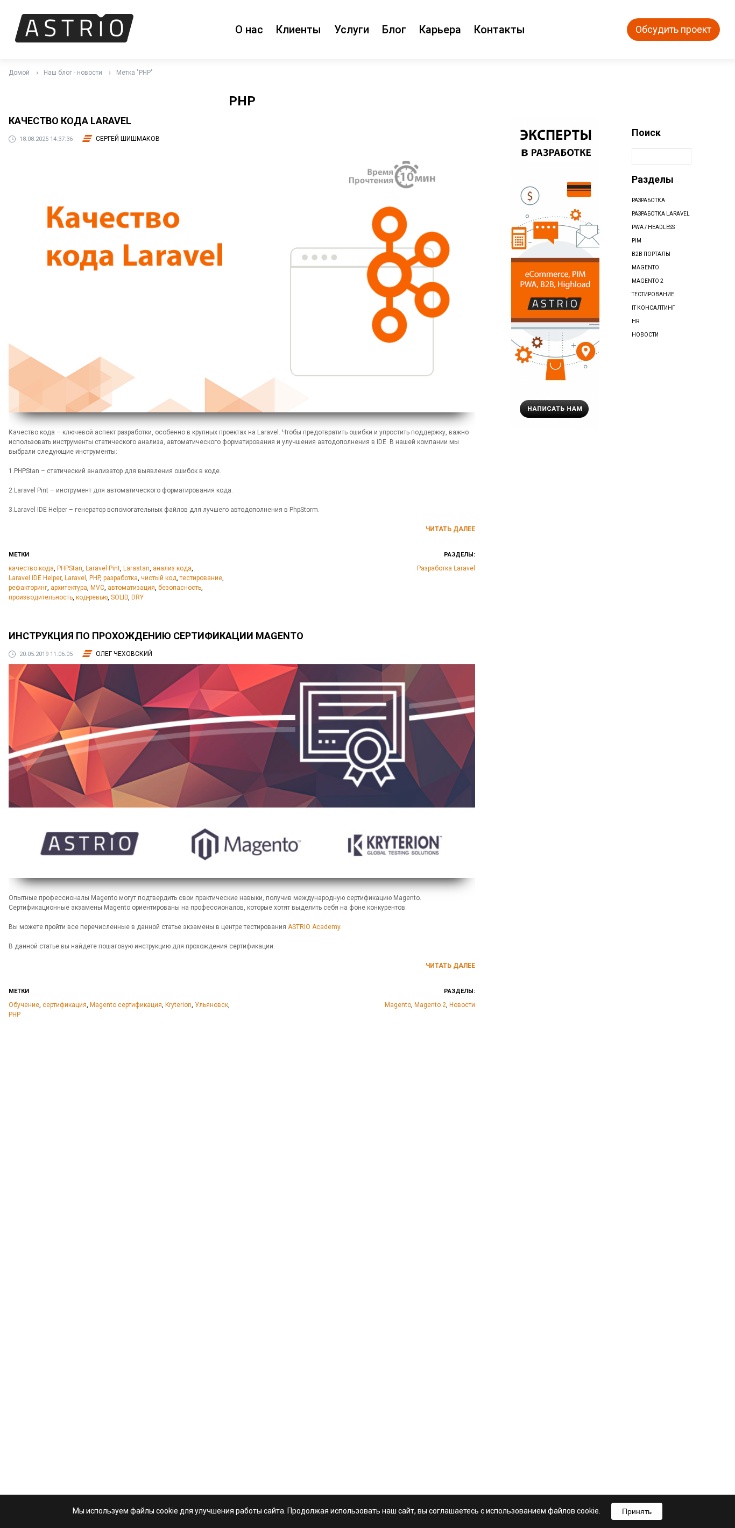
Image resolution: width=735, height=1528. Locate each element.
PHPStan (69, 568)
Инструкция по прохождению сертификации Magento (156, 635)
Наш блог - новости (73, 72)
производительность (41, 597)
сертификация (65, 1005)
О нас (249, 29)
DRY (137, 597)
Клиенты (298, 29)
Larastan (136, 568)
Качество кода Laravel (70, 120)
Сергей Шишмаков (128, 138)
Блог (394, 29)
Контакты (499, 29)
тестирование (201, 578)
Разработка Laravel (446, 568)
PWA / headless (653, 227)
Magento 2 (430, 1005)
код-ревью (92, 597)
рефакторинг (28, 587)
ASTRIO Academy (314, 927)
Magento (398, 1005)
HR (635, 321)
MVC (97, 587)
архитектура (69, 587)
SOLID (119, 597)
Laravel (75, 578)
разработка (120, 578)
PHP (94, 578)
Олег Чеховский (124, 654)
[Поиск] (702, 156)
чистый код (158, 578)
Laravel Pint (103, 568)
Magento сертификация (126, 1005)
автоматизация (131, 587)
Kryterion (178, 1005)
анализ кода (172, 568)
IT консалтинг (653, 308)
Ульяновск (211, 1005)
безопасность (179, 587)
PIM (636, 241)
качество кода (31, 568)
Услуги (351, 29)
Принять (637, 1511)
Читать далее (450, 529)
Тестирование (653, 294)
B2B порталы (651, 254)
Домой (19, 72)
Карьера (440, 29)
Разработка (648, 200)
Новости (462, 1005)
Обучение (24, 1005)
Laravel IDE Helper (35, 578)
